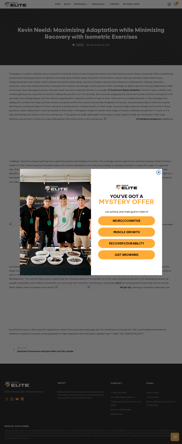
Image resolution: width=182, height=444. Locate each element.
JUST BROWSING (126, 255)
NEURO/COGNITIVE (126, 220)
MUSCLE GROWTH (126, 232)
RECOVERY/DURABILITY (126, 243)
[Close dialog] (158, 172)
